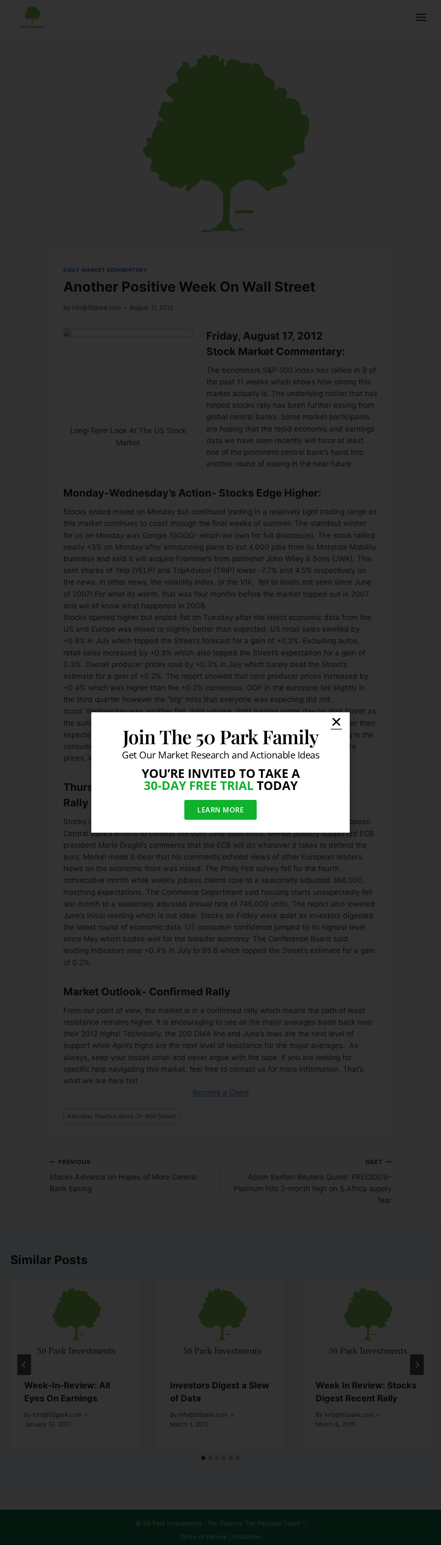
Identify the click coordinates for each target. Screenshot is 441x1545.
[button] (336, 721)
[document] (220, 772)
